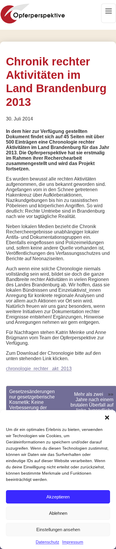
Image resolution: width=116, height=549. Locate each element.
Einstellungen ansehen (58, 529)
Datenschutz (47, 541)
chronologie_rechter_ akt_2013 (39, 368)
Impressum (72, 541)
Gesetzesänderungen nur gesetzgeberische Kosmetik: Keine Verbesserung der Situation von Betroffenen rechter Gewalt (32, 407)
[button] (107, 418)
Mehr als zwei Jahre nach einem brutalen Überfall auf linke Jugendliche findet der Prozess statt (91, 407)
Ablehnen (58, 513)
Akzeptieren (58, 496)
